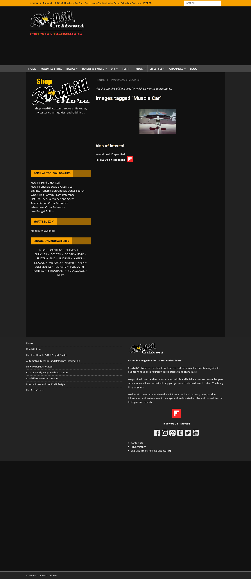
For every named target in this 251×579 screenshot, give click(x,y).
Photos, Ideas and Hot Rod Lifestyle (45, 384)
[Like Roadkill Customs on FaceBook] (157, 434)
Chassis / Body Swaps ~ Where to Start (47, 372)
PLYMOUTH (77, 266)
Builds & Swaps (93, 68)
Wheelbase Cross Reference (48, 207)
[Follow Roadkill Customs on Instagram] (165, 434)
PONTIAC (38, 270)
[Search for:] (202, 3)
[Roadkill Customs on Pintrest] (172, 434)
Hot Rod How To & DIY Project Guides (46, 355)
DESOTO (56, 254)
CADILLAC (56, 250)
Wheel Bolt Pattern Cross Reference (53, 195)
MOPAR (69, 262)
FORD (80, 254)
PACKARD (60, 266)
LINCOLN (39, 262)
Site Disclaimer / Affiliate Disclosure (150, 450)
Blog (193, 68)
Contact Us (137, 443)
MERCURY (55, 262)
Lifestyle (156, 68)
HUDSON (64, 258)
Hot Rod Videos (34, 390)
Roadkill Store (51, 68)
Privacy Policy (138, 446)
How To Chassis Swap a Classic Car (52, 186)
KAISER (78, 258)
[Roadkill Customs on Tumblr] (180, 434)
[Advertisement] (157, 36)
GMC (52, 258)
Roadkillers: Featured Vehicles (42, 378)
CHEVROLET (73, 250)
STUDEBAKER (56, 270)
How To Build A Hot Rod (39, 366)
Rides (139, 68)
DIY (113, 68)
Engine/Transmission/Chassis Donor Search (58, 190)
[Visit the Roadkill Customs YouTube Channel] (196, 434)
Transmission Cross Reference (49, 203)
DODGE (69, 254)
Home (32, 68)
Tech (125, 68)
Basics (70, 68)
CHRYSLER (41, 254)
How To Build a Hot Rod (45, 182)
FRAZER (41, 258)
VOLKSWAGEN (76, 270)
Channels (176, 68)
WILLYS (61, 275)
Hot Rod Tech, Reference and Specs (52, 199)
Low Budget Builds (42, 211)
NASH (81, 262)
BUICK (42, 250)
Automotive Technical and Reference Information (53, 361)
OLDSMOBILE (43, 266)
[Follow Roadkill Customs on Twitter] (188, 434)
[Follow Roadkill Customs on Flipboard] (176, 416)
